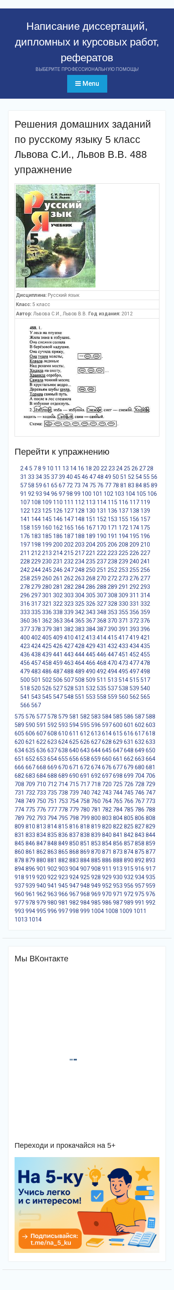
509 (90, 680)
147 (69, 519)
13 (65, 468)
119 (145, 502)
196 (145, 536)
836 (63, 835)
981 (63, 902)
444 (80, 654)
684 (41, 775)
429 (90, 646)
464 (80, 663)
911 (107, 869)
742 (96, 792)
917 (150, 869)
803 (107, 818)
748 (19, 801)
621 (30, 742)
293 (145, 587)
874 (129, 852)
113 (90, 502)
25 (127, 468)
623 (52, 742)
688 (52, 775)
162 (58, 527)
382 (69, 629)
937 (19, 885)
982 (74, 902)
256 (145, 570)
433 (123, 646)
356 (134, 612)
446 (101, 654)
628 (107, 742)
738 (63, 792)
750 (41, 801)
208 (123, 544)
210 (145, 544)
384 (90, 629)
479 (25, 671)
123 (36, 510)
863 (52, 852)
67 (62, 485)
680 (139, 767)
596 (96, 725)
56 (154, 477)
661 (118, 759)
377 (25, 629)
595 (85, 725)
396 (145, 629)
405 (47, 637)
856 (118, 843)
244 (36, 570)
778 (63, 809)
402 (36, 637)
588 (150, 716)
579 (63, 716)
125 (47, 510)
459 (58, 663)
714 (63, 784)
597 (107, 725)
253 (123, 570)
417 (123, 637)
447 (112, 654)
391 (123, 629)
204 (90, 544)
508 (80, 680)
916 (139, 869)
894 (19, 869)
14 (73, 468)
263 (80, 578)
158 (25, 527)
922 (52, 877)
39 (62, 477)
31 (23, 477)
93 (39, 494)
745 (129, 792)
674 (96, 767)
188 (80, 536)
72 (69, 485)
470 (112, 663)
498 (145, 671)
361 (36, 620)
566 (25, 705)
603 (150, 725)
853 (96, 843)
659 (96, 759)
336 (47, 612)
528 (69, 688)
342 (80, 612)
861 (30, 852)
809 (19, 826)
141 (25, 519)
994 (30, 911)
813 (41, 826)
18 (88, 468)
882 (63, 860)
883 (74, 860)
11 (58, 468)
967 (74, 894)
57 (23, 485)
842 (129, 835)
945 (63, 885)
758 (85, 801)
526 (47, 688)
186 (58, 536)
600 (118, 725)
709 (30, 784)
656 (74, 759)
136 (112, 510)
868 (74, 852)
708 (19, 784)
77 (108, 485)
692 (96, 775)
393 (134, 629)
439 (47, 654)
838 (85, 835)
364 (69, 620)
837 (74, 835)
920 (41, 877)
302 (58, 595)
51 (123, 477)
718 (96, 784)
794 (52, 818)
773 (150, 801)
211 (25, 553)
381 (58, 629)
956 (129, 885)
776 (41, 809)
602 (139, 725)
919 (30, 877)
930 (118, 877)
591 (41, 725)
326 (90, 603)
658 (85, 759)
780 (85, 809)
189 (90, 536)
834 (41, 835)
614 (107, 733)
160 (47, 527)
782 (107, 809)
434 (134, 646)
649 (139, 750)
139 (145, 510)
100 (86, 494)
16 (81, 468)
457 (36, 663)
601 (129, 725)
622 (41, 742)
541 (25, 697)
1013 (21, 919)
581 (74, 716)
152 (101, 519)
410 (69, 637)
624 (63, 742)
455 (145, 654)
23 (111, 468)
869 (85, 852)
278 (25, 587)
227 (145, 553)
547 (58, 697)
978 (30, 902)
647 (118, 750)
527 (58, 688)
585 (118, 716)
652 (30, 759)
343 (90, 612)
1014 (35, 919)
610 (63, 733)
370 (112, 620)
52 (131, 477)
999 (85, 911)
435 (145, 646)
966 (63, 894)
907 (85, 869)
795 (63, 818)
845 (19, 843)
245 (47, 570)
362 (47, 620)
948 (85, 885)
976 (150, 894)
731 (19, 792)
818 (85, 826)
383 (80, 629)
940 (41, 885)
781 (96, 809)
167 (90, 527)
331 (134, 603)
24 (119, 468)
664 (150, 759)
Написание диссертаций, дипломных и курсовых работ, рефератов (87, 42)
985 (96, 902)
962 (41, 894)
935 (150, 877)
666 (19, 767)
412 (80, 637)
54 (139, 477)
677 (118, 767)
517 (145, 680)
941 (52, 885)
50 (115, 477)
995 (41, 911)
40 (69, 477)
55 (146, 477)
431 (101, 646)
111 (69, 502)
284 (80, 587)
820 (107, 826)
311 (134, 595)
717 (85, 784)
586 (129, 716)
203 (80, 544)
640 (74, 750)
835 (52, 835)
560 (123, 697)
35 (46, 477)
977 (19, 902)
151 (90, 519)
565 (145, 697)
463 (69, 663)
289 (112, 587)
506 (58, 680)
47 (92, 477)
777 (52, 809)
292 (134, 587)
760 (96, 801)
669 (52, 767)
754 (74, 801)
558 (101, 697)
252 (112, 570)
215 (69, 553)
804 (118, 818)
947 (74, 885)
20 (96, 468)
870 (96, 852)
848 (52, 843)
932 (129, 877)
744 (118, 792)
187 (69, 536)
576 (30, 716)
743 (107, 792)
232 (69, 561)
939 (30, 885)
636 (41, 750)
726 (129, 784)
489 (80, 671)
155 (123, 519)
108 (36, 502)
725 (118, 784)
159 (36, 527)
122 (25, 510)
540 (145, 688)
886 (107, 860)
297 (36, 595)
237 (101, 561)
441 (58, 654)
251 (101, 570)
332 (145, 603)
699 (129, 775)
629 (118, 742)
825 (129, 826)
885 (96, 860)
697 (107, 775)
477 (134, 663)
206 (112, 544)
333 (25, 612)
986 (107, 902)
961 (30, 894)
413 (90, 637)
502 (47, 680)
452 (134, 654)
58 (31, 485)
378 (36, 629)
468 (101, 663)
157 (145, 519)
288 (101, 587)
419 (134, 637)
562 (134, 697)
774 (19, 809)
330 (123, 603)
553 (90, 697)
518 (25, 688)
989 (129, 902)
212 (36, 553)
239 (123, 561)
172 (123, 527)
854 (107, 843)
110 (58, 502)
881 (52, 860)
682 (19, 775)
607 (41, 733)
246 (58, 570)
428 (80, 646)
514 (123, 680)
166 (80, 527)
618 (150, 733)
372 (134, 620)
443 (69, 654)
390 (112, 629)
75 (92, 485)
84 (139, 485)
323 (69, 603)
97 (62, 494)
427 (69, 646)
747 (150, 792)
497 (134, 671)
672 (85, 767)
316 (25, 603)
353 (112, 612)
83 (131, 485)
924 (74, 877)
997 (63, 911)
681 (150, 767)
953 (118, 885)
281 (58, 587)
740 (85, 792)
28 (150, 468)
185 (47, 536)
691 (85, 775)
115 (112, 502)
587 (139, 716)
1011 (140, 911)
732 (30, 792)
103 (119, 494)
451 (123, 654)
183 (36, 536)
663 (139, 759)
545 (47, 697)
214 (58, 553)
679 (129, 767)
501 (36, 680)
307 (101, 595)
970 (107, 894)
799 (85, 818)
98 (69, 494)
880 (41, 860)
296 (25, 595)
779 (74, 809)
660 (107, 759)
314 (145, 595)
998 (74, 911)
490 (90, 671)
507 (69, 680)
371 (123, 620)
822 (118, 826)
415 (112, 637)
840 (107, 835)
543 (36, 697)
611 (74, 733)
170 (101, 527)
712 (52, 784)
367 (90, 620)
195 (134, 536)
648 (129, 750)
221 (90, 553)
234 (80, 561)
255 (134, 570)
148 (80, 519)
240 (134, 561)
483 (36, 671)
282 (69, 587)
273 (123, 578)
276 (134, 578)
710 (41, 784)
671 (74, 767)
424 (36, 646)
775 (30, 809)
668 (41, 767)
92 (31, 494)
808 (150, 818)
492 (101, 671)
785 (129, 809)
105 (141, 494)
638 (63, 750)
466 (90, 663)
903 (63, 869)
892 (139, 860)
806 (139, 818)
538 (123, 688)
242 (25, 570)
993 (19, 911)
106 (152, 494)
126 (58, 510)
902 (52, 869)
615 (118, 733)
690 (74, 775)
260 (47, 578)
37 (54, 477)
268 (90, 578)
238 (112, 561)
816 (74, 826)
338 (58, 612)
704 (139, 775)
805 (129, 818)
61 (46, 485)
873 (118, 852)
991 (139, 902)
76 (100, 485)
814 (52, 826)
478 (145, 663)
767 (139, 801)
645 (107, 750)
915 (129, 869)
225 (123, 553)
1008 (111, 911)
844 (150, 835)
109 (47, 502)
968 (85, 894)
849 (63, 843)
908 (96, 869)
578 (52, 716)
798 (74, 818)
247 (69, 570)
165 (69, 527)
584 (107, 716)
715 (74, 784)
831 (19, 835)
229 (36, 561)
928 (96, 877)
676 (107, 767)
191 (112, 536)
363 (58, 620)
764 (107, 801)
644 (96, 750)
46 (85, 477)
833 (30, 835)
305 (90, 595)
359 (145, 612)
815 (63, 826)
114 (101, 502)
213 (47, 553)
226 (134, 553)
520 (36, 688)
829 (150, 826)
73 (77, 485)
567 (36, 705)
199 (47, 544)
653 (41, 759)
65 (54, 485)
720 (107, 784)
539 (134, 688)
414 (101, 637)
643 (85, 750)
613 (96, 733)
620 (19, 742)
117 (134, 502)
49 (108, 477)
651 (19, 759)
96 (54, 494)
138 (134, 510)
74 (85, 485)
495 (123, 671)
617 (139, 733)
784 (118, 809)
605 (19, 733)
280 (47, 587)
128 (80, 510)
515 (134, 680)
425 (47, 646)
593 (63, 725)
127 (69, 510)
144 (36, 519)
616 (129, 733)
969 (96, 894)
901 (41, 869)
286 (90, 587)
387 (101, 629)
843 (139, 835)
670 (63, 767)
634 (19, 750)
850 (74, 843)
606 (30, 733)
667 (30, 767)
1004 (97, 911)
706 (150, 775)
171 (112, 527)
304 (80, 595)
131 (101, 510)
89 (154, 485)
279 (36, 587)
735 (52, 792)
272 (112, 578)
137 (123, 510)
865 (63, 852)
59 (39, 485)
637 (52, 750)
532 (90, 688)
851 (85, 843)
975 (139, 894)
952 (107, 885)
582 (85, 716)
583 (96, 716)
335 (36, 612)
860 (19, 852)
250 (90, 570)
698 (118, 775)
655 (63, 759)
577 (41, 716)
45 (77, 477)
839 (96, 835)
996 (52, 911)
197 (25, 544)
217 (80, 553)
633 (150, 742)
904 (74, 869)
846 (30, 843)
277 (145, 578)
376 (145, 620)
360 (25, 620)
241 (145, 561)
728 (139, 784)
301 (47, 595)
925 (85, 877)
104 (130, 494)
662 (129, 759)
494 (112, 671)
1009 (125, 911)
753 (63, 801)
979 (41, 902)
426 (58, 646)
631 (129, 742)
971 (118, 894)
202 (69, 544)
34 (39, 477)
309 (123, 595)
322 (58, 603)
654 (52, 759)
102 (108, 494)
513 (112, 680)
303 (69, 595)
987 (118, 902)
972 (129, 894)
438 (36, 654)
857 (129, 843)
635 (30, 750)
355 (123, 612)
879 (30, 860)
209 (134, 544)
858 (139, 843)
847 (41, 843)
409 (58, 637)
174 (134, 527)
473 (123, 663)
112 (80, 502)
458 (47, 663)
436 (25, 654)
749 (30, 801)
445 (90, 654)
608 (52, 733)
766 (129, 801)
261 (58, 578)
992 (150, 902)
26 (135, 468)
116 (123, 502)
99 (77, 494)
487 (58, 671)
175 (145, 527)
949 (96, 885)
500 (25, 680)
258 (25, 578)
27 (142, 468)
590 (30, 725)
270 (101, 578)
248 (80, 570)
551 (80, 697)
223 (112, 553)
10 (50, 468)
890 (129, 860)
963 (52, 894)
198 (36, 544)
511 (101, 680)
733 (41, 792)
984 (85, 902)
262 (69, 578)
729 (150, 784)
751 (52, 801)
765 (118, 801)
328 (112, 603)
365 (80, 620)
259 (36, 578)
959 (150, 885)
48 (100, 477)
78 (115, 485)
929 (107, 877)
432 (112, 646)
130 (90, 510)
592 (52, 725)
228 (25, 561)
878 (19, 860)
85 (146, 485)
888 (118, 860)
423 (25, 646)
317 (36, 603)
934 (139, 877)
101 (97, 494)
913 (118, 869)
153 (112, 519)
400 (25, 637)
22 (104, 468)
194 (123, 536)
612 (85, 733)
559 (112, 697)
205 (101, 544)
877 (150, 852)
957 (139, 885)
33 (31, 477)
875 (139, 852)
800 (96, 818)
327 (101, 603)
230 (47, 561)
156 (134, 519)
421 (145, 637)
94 (46, 494)
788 (150, 809)
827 (139, 826)
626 (85, 742)
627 (96, 742)
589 (19, 725)
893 (150, 860)
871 (107, 852)
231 (58, 561)
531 (80, 688)
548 (69, 697)
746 (139, 792)
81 (123, 485)
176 (25, 536)
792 (30, 818)
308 (112, 595)
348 (101, 612)
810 (30, 826)
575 (19, 716)
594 (74, 725)
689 (63, 775)
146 (58, 519)
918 (19, 877)
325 (80, 603)
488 (69, 671)
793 (41, 818)
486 (47, 671)
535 (101, 688)
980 (52, 902)
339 (69, 612)
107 (25, 502)
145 (47, 519)
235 (90, 561)
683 (30, 775)
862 (41, 852)
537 (112, 688)
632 (139, 742)
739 (74, 792)
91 (23, 494)
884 (85, 860)
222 (101, 553)
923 (63, 877)
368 (101, 620)
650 (150, 750)
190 (101, 536)
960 (19, 894)
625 (74, 742)
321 (47, 603)
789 (19, 818)
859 (150, 843)
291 (123, 587)
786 (139, 809)
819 (96, 826)
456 (25, 663)
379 (47, 629)
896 (30, 869)
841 (118, 835)
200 (58, 544)
